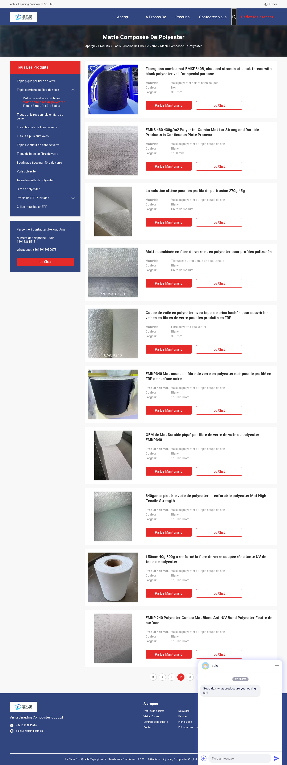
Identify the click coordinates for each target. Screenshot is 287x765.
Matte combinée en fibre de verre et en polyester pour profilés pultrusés (209, 251)
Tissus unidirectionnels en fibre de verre (40, 116)
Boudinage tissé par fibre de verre (39, 162)
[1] (153, 677)
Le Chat (45, 262)
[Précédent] (162, 677)
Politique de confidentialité (192, 727)
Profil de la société (154, 710)
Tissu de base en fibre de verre (37, 153)
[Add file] (204, 758)
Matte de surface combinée (42, 98)
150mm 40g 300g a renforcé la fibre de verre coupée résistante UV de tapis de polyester (206, 559)
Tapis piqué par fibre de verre (36, 81)
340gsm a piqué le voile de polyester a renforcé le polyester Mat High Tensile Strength (206, 498)
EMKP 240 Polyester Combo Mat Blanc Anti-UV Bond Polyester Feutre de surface (209, 620)
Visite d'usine (151, 716)
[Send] (276, 758)
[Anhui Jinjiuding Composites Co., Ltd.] (23, 17)
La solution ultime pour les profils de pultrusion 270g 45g (195, 190)
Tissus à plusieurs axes (33, 136)
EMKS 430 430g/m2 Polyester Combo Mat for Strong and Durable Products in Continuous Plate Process (202, 132)
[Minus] (276, 665)
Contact (148, 727)
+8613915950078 (44, 249)
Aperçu (90, 46)
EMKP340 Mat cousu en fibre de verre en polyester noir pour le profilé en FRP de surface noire (208, 376)
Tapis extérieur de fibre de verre (38, 145)
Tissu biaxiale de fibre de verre (37, 127)
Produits (104, 46)
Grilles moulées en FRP (32, 206)
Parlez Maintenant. (169, 105)
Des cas (183, 716)
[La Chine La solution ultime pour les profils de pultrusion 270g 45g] (113, 211)
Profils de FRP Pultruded (33, 198)
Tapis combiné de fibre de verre (135, 46)
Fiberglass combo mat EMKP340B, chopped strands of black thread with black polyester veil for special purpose (209, 71)
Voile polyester (27, 171)
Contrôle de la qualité (156, 721)
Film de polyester (28, 189)
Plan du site (185, 721)
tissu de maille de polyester (35, 180)
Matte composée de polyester (44, 102)
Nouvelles (184, 710)
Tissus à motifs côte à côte (42, 105)
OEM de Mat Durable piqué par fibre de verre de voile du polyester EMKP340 (202, 437)
